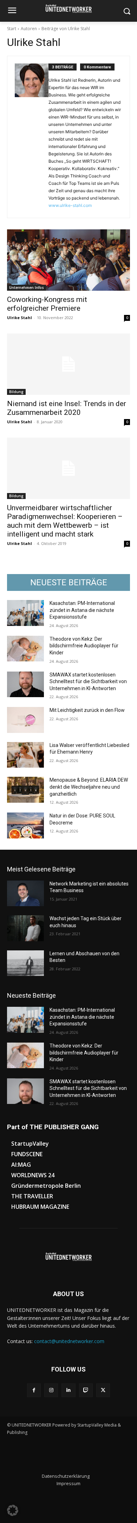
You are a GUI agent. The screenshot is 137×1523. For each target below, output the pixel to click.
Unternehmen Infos (26, 287)
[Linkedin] (68, 1390)
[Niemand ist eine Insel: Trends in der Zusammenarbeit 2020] (68, 364)
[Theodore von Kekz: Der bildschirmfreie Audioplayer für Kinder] (25, 649)
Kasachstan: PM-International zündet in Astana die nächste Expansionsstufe (82, 610)
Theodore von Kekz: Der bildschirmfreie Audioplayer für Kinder (84, 645)
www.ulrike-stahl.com (70, 205)
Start (11, 29)
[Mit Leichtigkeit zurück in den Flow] (25, 720)
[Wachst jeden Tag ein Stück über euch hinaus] (25, 928)
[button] (12, 1510)
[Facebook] (34, 1390)
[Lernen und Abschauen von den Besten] (25, 963)
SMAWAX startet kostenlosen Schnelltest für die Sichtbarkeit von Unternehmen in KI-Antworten (88, 681)
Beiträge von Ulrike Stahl (65, 29)
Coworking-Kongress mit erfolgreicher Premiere (47, 303)
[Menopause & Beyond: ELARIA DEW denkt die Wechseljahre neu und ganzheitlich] (25, 790)
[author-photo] (31, 136)
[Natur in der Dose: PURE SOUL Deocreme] (25, 825)
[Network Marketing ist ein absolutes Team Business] (25, 894)
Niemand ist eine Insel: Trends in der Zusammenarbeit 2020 (66, 408)
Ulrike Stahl (19, 317)
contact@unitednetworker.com (69, 1341)
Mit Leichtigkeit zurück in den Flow (87, 710)
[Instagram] (51, 1390)
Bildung (16, 391)
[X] (103, 1390)
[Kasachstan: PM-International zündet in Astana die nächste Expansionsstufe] (25, 613)
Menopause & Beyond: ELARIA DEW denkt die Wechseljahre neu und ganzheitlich (89, 786)
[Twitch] (86, 1390)
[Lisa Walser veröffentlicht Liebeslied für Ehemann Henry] (25, 755)
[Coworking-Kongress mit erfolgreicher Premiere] (68, 260)
